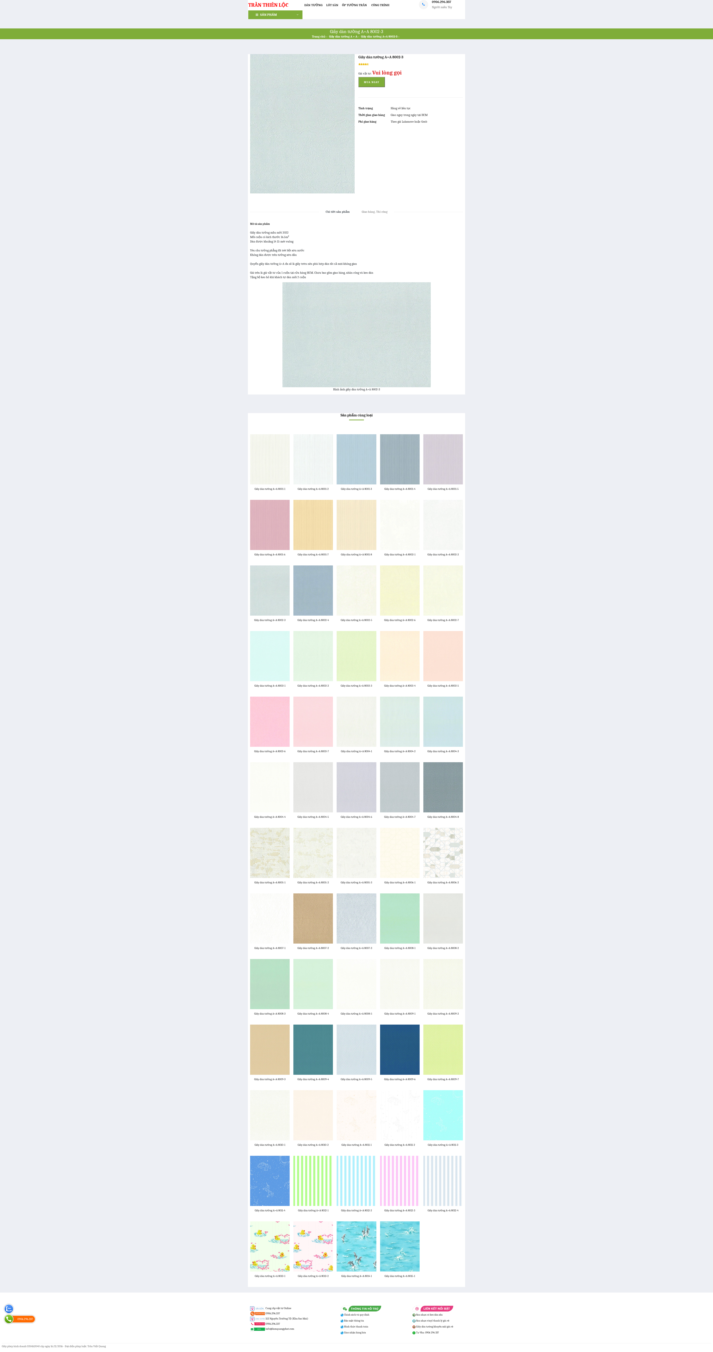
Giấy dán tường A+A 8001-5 (443, 489)
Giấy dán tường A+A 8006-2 (443, 882)
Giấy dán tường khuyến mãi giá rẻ (434, 1326)
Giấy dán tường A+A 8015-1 (400, 1276)
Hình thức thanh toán (356, 1326)
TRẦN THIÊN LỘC (268, 5)
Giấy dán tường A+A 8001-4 (399, 489)
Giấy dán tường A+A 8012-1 (313, 1210)
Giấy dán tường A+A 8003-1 (269, 685)
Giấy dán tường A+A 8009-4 (313, 1079)
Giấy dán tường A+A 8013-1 (270, 1276)
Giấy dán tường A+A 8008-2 (443, 948)
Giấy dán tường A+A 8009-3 (270, 1079)
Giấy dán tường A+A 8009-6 (400, 1079)
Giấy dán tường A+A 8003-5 (443, 685)
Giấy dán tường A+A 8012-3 (399, 1210)
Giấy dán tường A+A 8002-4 (313, 620)
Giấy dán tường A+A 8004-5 (313, 817)
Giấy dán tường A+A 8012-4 (443, 1210)
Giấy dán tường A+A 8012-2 (356, 1210)
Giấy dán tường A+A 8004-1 (356, 751)
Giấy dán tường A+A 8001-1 (270, 489)
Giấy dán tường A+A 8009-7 (443, 1079)
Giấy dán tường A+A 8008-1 (399, 948)
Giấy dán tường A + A (343, 36)
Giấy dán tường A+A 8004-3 (443, 751)
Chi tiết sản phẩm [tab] (338, 212)
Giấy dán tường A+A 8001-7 (313, 554)
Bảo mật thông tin (354, 1320)
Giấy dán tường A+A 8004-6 (356, 817)
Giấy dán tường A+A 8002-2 (443, 554)
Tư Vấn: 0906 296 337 (427, 1332)
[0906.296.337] (9, 1319)
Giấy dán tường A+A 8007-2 (313, 948)
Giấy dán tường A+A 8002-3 (379, 36)
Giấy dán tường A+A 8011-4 (270, 1210)
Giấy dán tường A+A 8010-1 (270, 1144)
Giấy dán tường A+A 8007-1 (269, 948)
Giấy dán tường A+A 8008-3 (270, 1013)
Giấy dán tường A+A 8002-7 (443, 620)
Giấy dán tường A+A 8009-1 (399, 1013)
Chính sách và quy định (356, 1314)
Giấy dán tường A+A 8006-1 (399, 882)
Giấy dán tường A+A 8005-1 (269, 882)
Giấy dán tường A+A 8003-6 (270, 751)
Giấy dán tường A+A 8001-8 (356, 554)
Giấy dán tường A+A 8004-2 (400, 751)
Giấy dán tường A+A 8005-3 (356, 882)
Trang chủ (318, 36)
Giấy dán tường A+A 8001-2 (313, 489)
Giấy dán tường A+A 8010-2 (313, 1144)
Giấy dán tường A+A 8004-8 (443, 817)
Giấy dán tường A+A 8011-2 (400, 1144)
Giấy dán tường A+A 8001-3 (356, 489)
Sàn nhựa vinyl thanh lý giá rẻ (432, 1320)
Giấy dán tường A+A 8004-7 (400, 817)
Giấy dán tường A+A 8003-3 (356, 685)
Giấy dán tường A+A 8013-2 (313, 1276)
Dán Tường (313, 5)
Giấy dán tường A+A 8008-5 (356, 1013)
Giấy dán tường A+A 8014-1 (356, 1276)
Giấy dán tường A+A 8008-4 (313, 1013)
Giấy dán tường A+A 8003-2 (313, 685)
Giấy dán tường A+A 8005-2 (313, 882)
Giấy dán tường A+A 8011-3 (443, 1144)
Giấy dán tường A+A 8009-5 (356, 1079)
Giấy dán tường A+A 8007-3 (356, 948)
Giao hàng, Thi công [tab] (375, 212)
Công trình (380, 5)
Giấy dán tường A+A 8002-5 (356, 620)
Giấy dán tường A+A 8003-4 (400, 685)
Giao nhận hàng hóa (355, 1332)
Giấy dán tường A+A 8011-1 (356, 1144)
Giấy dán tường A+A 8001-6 (269, 554)
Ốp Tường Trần (354, 5)
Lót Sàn (332, 5)
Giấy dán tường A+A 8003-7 (313, 751)
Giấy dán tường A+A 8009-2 (443, 1013)
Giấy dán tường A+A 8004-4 (270, 817)
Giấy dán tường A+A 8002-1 (399, 554)
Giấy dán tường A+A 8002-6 (400, 620)
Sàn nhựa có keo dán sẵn (429, 1314)
